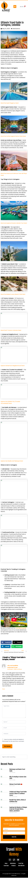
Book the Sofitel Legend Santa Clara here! (13, 136)
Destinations (16, 28)
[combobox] (14, 757)
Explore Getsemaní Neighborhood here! (13, 365)
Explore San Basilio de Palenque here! (12, 461)
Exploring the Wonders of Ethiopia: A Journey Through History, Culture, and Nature (18, 809)
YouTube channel (21, 628)
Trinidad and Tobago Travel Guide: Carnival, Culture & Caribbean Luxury (18, 793)
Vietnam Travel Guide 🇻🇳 (15, 784)
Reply (3, 689)
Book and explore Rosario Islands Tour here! (14, 223)
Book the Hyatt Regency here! (10, 103)
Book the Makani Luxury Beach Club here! (13, 294)
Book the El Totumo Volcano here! (11, 330)
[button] (14, 6)
